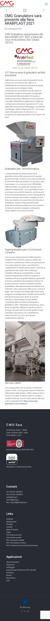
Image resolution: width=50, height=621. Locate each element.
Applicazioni (11, 522)
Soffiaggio (10, 567)
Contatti (9, 527)
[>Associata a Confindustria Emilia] (11, 464)
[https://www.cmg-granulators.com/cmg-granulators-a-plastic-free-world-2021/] (6, 10)
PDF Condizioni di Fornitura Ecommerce (22, 545)
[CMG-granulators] (7, 4)
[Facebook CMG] (22, 611)
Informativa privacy (13, 535)
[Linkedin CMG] (28, 611)
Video (8, 532)
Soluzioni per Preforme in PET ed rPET (21, 570)
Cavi (8, 580)
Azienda (9, 519)
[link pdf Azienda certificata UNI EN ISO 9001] (15, 447)
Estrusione (10, 565)
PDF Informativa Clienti (15, 540)
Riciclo (9, 575)
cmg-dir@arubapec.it (18, 502)
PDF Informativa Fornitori (16, 543)
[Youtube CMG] (25, 611)
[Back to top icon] (25, 602)
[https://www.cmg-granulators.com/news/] (24, 11)
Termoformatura (12, 562)
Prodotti (9, 524)
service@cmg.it (12, 500)
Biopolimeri (10, 578)
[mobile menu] (46, 4)
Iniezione (9, 573)
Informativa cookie (13, 537)
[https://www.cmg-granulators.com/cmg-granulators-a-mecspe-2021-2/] (43, 10)
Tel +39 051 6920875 (14, 492)
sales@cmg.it (11, 497)
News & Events (12, 530)
